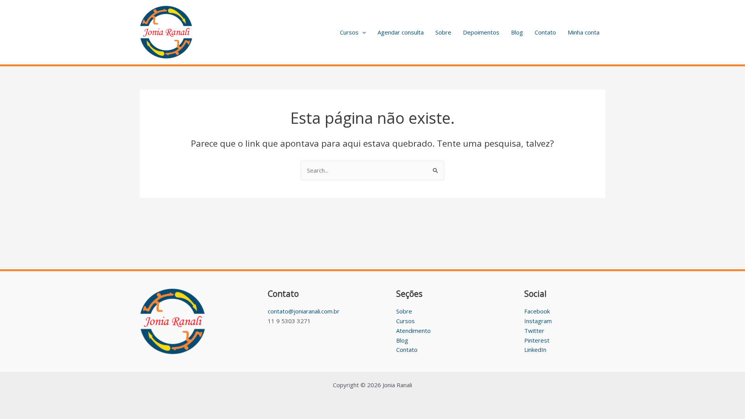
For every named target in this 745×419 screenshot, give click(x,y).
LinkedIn (535, 349)
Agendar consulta (401, 32)
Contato (545, 32)
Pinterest (536, 340)
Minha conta (583, 32)
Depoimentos (481, 32)
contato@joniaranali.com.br (304, 311)
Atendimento (413, 330)
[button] (362, 32)
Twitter (534, 330)
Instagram (538, 321)
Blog (517, 32)
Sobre (443, 32)
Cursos (349, 32)
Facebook (537, 311)
